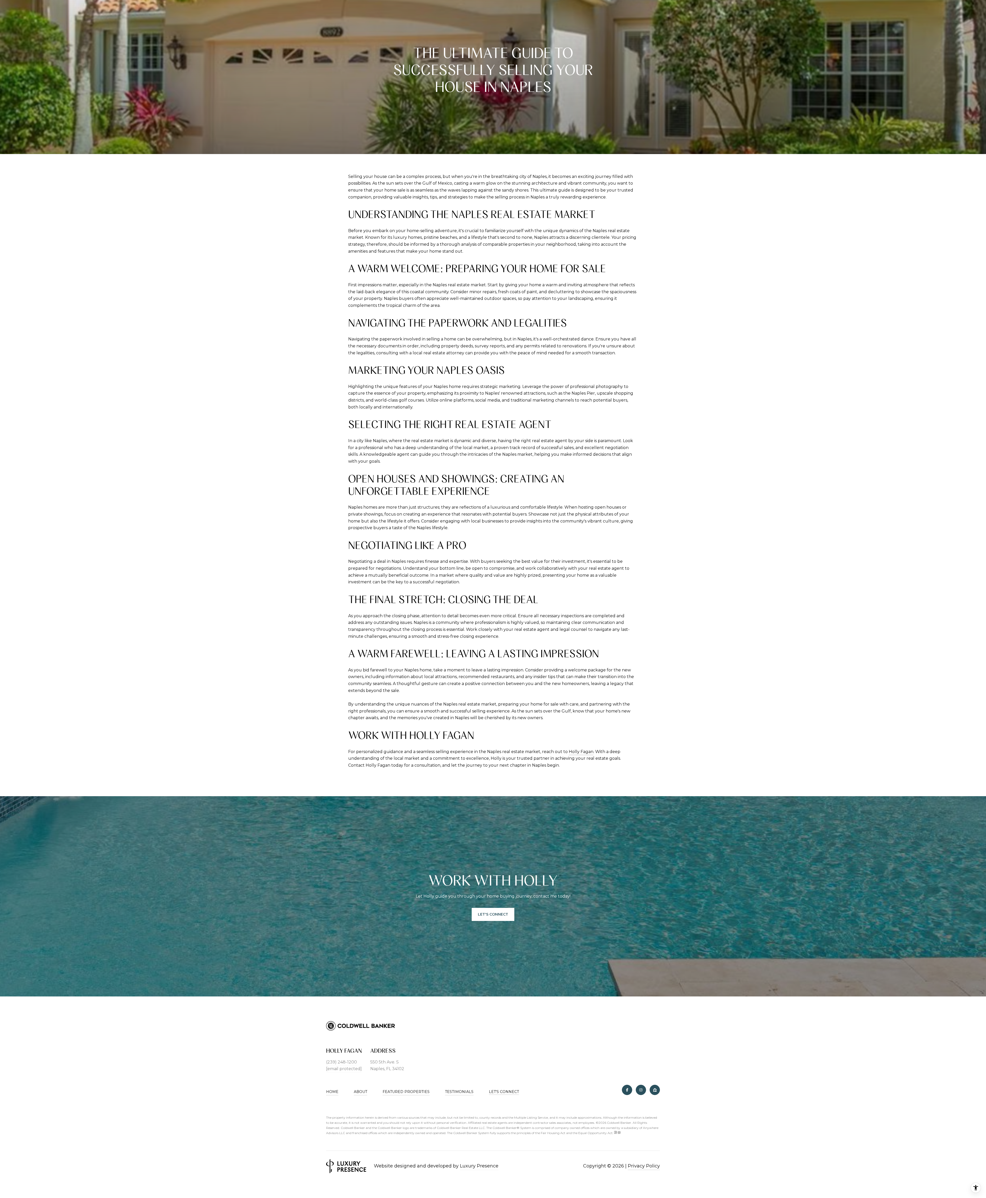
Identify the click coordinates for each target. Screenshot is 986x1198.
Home (332, 1091)
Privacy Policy (644, 1166)
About (360, 1091)
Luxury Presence (479, 1166)
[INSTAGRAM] (641, 1090)
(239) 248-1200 (341, 1062)
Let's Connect (504, 1092)
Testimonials (459, 1091)
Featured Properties (406, 1091)
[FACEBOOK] (627, 1090)
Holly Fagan (581, 751)
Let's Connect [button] (493, 914)
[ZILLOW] (655, 1090)
